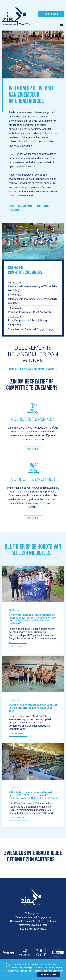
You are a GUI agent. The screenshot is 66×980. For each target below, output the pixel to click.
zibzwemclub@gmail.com (33, 924)
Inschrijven (51, 14)
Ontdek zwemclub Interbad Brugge (30, 208)
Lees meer (18, 646)
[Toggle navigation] (33, 22)
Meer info (33, 449)
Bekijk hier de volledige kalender (31, 369)
